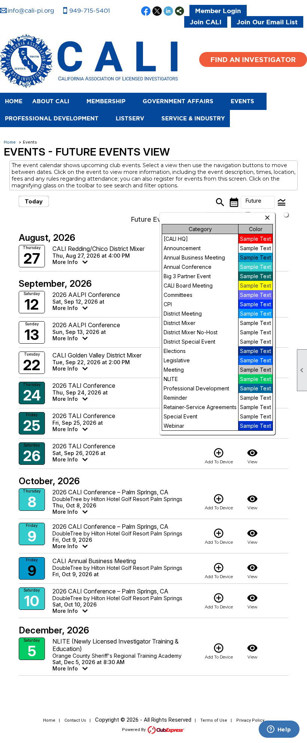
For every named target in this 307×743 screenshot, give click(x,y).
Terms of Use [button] (213, 720)
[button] (54, 101)
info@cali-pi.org (30, 10)
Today (34, 201)
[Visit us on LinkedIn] (168, 11)
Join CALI (206, 21)
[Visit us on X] (157, 11)
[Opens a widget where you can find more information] (279, 730)
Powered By (134, 729)
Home (13, 101)
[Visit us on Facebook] (146, 11)
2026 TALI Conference (83, 385)
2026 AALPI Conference (86, 294)
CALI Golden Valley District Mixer (97, 355)
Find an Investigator (253, 59)
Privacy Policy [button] (250, 720)
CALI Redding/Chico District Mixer (98, 248)
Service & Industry (193, 118)
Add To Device (219, 455)
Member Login (218, 10)
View (252, 455)
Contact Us (75, 720)
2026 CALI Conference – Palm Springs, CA (110, 492)
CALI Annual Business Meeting (94, 561)
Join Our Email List (267, 21)
